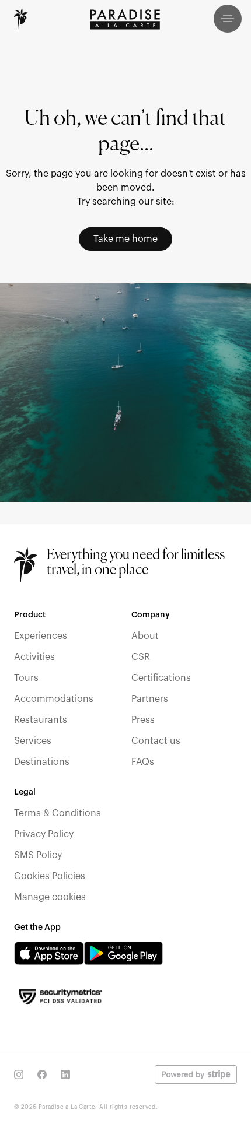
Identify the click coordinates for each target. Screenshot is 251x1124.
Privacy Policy (44, 834)
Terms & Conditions (57, 813)
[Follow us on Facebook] (42, 1074)
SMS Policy (38, 855)
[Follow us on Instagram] (18, 1074)
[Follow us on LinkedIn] (65, 1074)
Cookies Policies (49, 876)
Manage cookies (50, 897)
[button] (228, 19)
